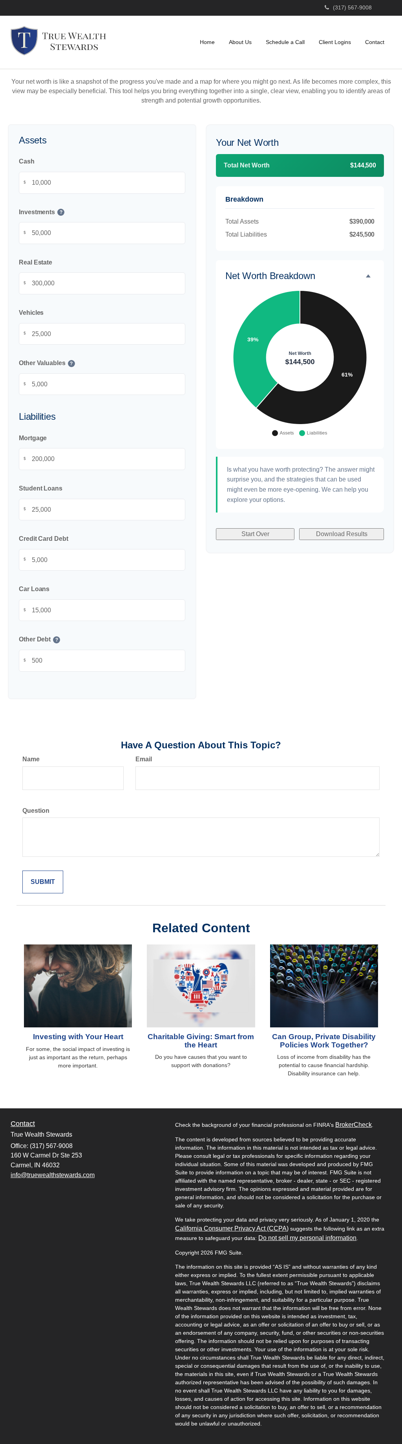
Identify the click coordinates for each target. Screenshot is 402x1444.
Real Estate (35, 262)
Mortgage (33, 438)
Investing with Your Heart (78, 1036)
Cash (27, 161)
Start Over (255, 534)
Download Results (341, 534)
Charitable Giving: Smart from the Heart (201, 1040)
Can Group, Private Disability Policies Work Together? (324, 1040)
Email (143, 759)
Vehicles (31, 312)
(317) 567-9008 (352, 7)
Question (35, 810)
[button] (240, 42)
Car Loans (34, 589)
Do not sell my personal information (307, 1238)
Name (31, 759)
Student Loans (40, 488)
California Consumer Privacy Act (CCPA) (232, 1228)
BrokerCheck (353, 1124)
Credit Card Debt (43, 538)
